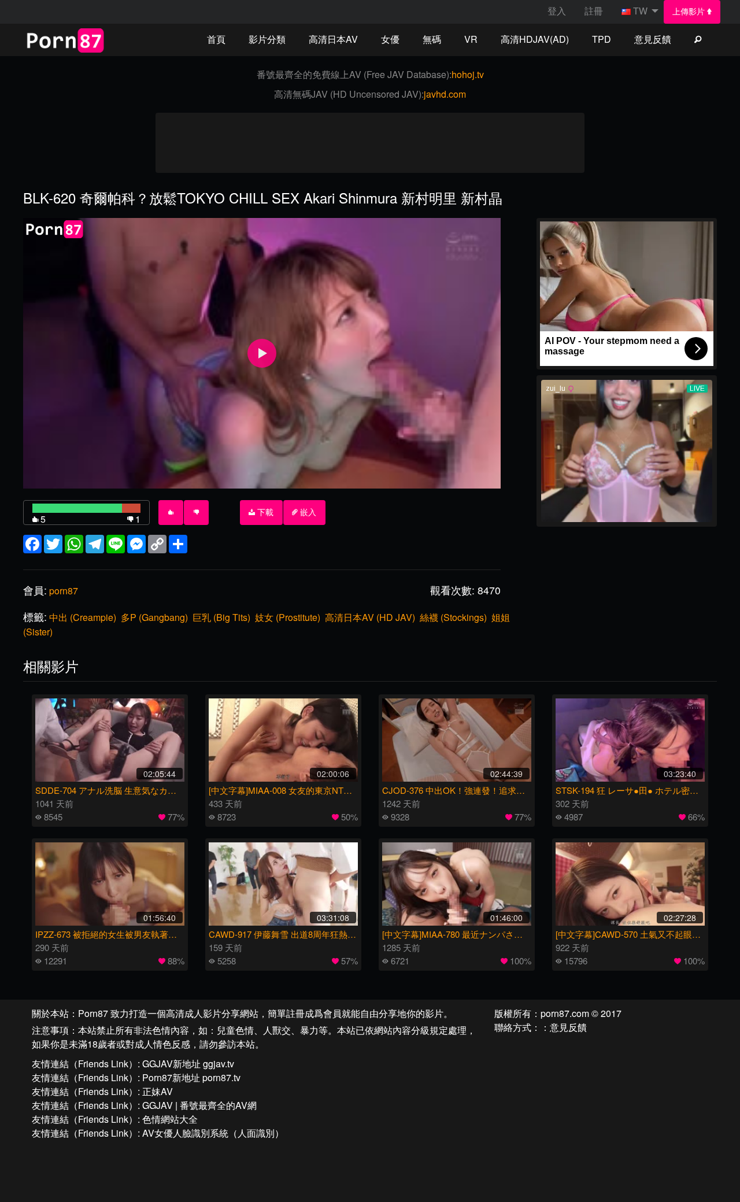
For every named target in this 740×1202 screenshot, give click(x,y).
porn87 (63, 590)
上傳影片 (689, 11)
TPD (601, 39)
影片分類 (267, 39)
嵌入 (307, 512)
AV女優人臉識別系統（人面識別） (213, 1133)
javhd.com (445, 94)
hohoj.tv (468, 74)
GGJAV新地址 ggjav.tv (188, 1063)
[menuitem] (692, 12)
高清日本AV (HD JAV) (370, 617)
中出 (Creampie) (82, 617)
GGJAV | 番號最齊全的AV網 (199, 1105)
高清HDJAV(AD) (535, 39)
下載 (264, 512)
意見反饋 (652, 39)
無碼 (432, 39)
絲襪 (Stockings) (453, 617)
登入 (556, 10)
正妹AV (157, 1091)
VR (471, 39)
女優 (390, 39)
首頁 (216, 39)
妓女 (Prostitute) (287, 617)
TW (640, 10)
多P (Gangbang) (154, 617)
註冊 (593, 10)
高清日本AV (333, 39)
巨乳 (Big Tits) (221, 617)
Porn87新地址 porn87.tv (191, 1077)
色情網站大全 (170, 1119)
